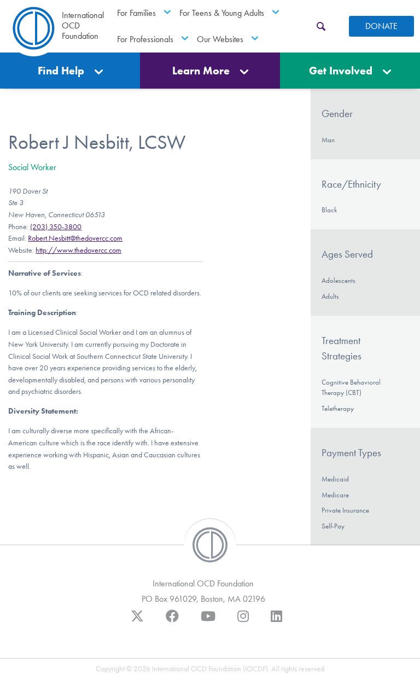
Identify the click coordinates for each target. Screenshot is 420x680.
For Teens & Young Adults (221, 13)
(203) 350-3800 (55, 226)
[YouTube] (208, 621)
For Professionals (145, 39)
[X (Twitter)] (137, 621)
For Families (136, 13)
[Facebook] (172, 621)
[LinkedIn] (276, 621)
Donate (381, 26)
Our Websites (220, 39)
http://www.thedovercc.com (78, 250)
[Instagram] (243, 621)
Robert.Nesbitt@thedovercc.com (75, 238)
